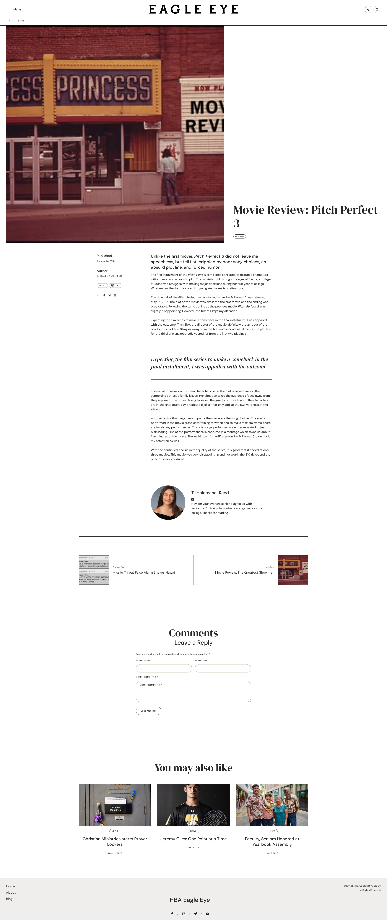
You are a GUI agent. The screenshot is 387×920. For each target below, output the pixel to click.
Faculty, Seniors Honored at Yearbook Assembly (272, 841)
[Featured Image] (115, 805)
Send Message (149, 710)
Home (8, 20)
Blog (9, 899)
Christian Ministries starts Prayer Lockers (115, 841)
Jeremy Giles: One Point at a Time (193, 839)
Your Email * (203, 660)
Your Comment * (147, 677)
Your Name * (144, 660)
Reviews (20, 20)
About (11, 892)
